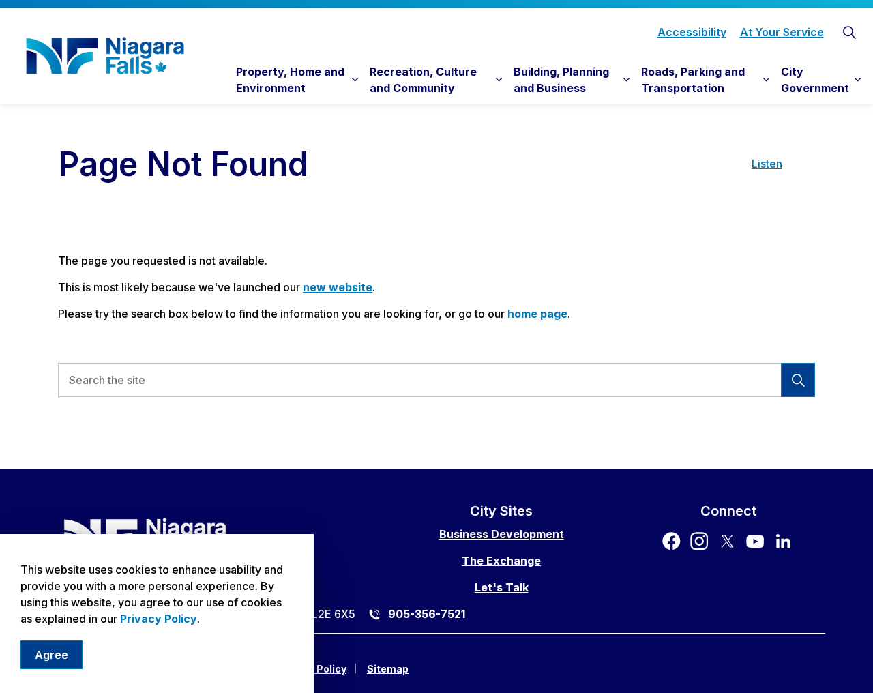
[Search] (798, 380)
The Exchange (501, 560)
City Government (815, 80)
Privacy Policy (158, 618)
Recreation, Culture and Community (423, 80)
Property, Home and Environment (290, 80)
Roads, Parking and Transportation (693, 80)
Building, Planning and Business (561, 80)
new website (337, 287)
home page (537, 314)
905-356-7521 (426, 614)
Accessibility (691, 32)
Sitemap (388, 669)
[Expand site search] (849, 32)
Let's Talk (502, 587)
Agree (51, 655)
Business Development (501, 534)
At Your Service (782, 32)
